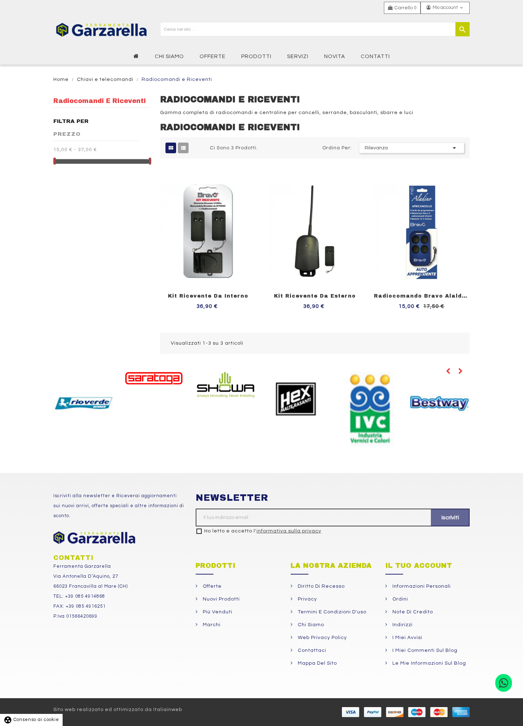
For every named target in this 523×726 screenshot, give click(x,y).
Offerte (211, 586)
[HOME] (137, 56)
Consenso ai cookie (31, 719)
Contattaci (311, 650)
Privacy (306, 599)
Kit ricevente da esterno (315, 296)
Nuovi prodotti (220, 599)
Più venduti (216, 611)
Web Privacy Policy (321, 637)
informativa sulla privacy (289, 531)
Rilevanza (412, 148)
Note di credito (412, 611)
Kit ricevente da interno (208, 296)
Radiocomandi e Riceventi (99, 100)
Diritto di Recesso (320, 586)
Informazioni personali (421, 586)
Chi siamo (310, 624)
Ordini (399, 599)
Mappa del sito (316, 663)
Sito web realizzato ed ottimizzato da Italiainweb (117, 709)
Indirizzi (402, 624)
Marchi (211, 624)
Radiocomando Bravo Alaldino (421, 296)
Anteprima (256, 171)
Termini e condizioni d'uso (331, 611)
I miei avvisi (406, 637)
